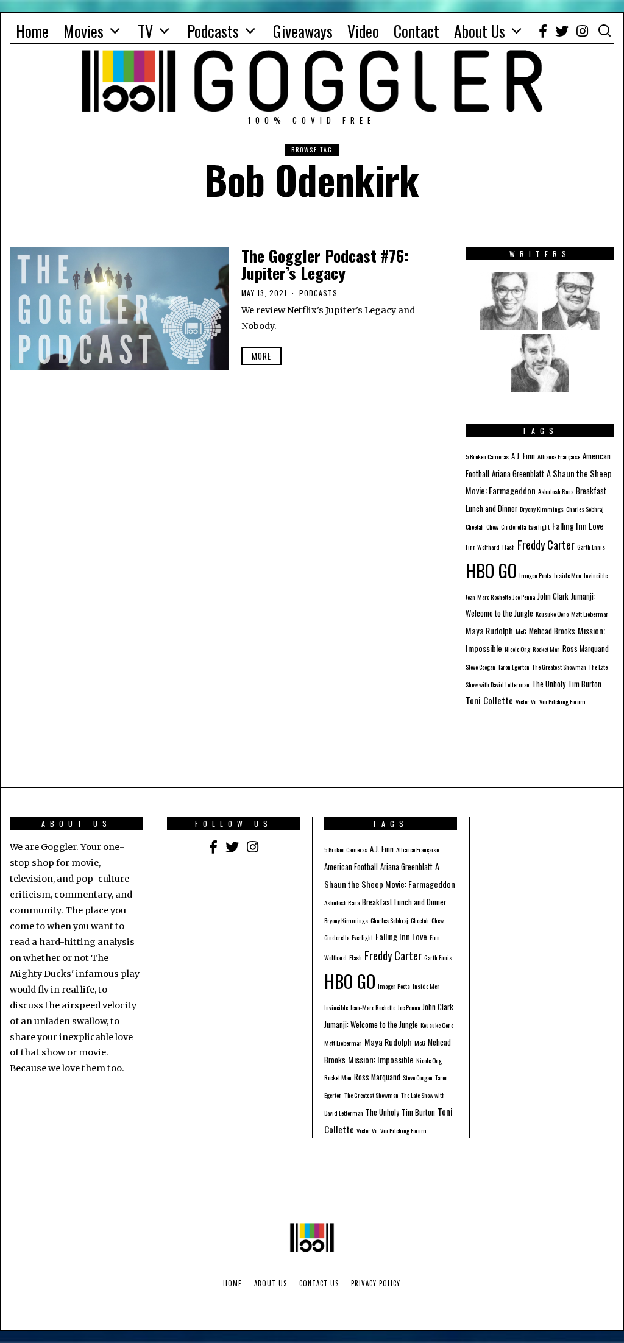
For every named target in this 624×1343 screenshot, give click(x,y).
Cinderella (513, 526)
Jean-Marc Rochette (488, 596)
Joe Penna (524, 596)
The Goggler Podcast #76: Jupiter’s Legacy (325, 264)
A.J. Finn (523, 456)
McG (521, 631)
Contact (416, 31)
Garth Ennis (591, 546)
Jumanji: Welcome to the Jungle (371, 1024)
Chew (492, 526)
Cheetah (475, 526)
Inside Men (567, 575)
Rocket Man (546, 649)
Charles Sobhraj (585, 509)
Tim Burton (584, 684)
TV (145, 31)
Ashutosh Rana (555, 491)
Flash (508, 546)
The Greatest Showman (559, 667)
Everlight (539, 526)
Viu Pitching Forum (562, 701)
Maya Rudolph (489, 630)
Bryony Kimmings (542, 509)
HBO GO (491, 570)
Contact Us (319, 1283)
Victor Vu (526, 701)
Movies (83, 31)
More (261, 356)
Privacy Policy (375, 1283)
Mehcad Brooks (552, 631)
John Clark (553, 596)
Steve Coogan (480, 667)
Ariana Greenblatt (518, 474)
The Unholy (549, 684)
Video (363, 31)
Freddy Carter (546, 544)
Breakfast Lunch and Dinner (404, 902)
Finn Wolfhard (483, 546)
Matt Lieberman (590, 613)
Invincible (596, 575)
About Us (479, 31)
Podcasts (213, 31)
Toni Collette (489, 700)
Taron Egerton (514, 667)
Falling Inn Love (578, 525)
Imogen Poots (535, 575)
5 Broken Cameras (487, 456)
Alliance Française (558, 456)
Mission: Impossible (381, 1059)
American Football (351, 867)
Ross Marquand (585, 648)
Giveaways (303, 31)
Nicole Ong (517, 649)
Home (32, 31)
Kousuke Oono (552, 613)
